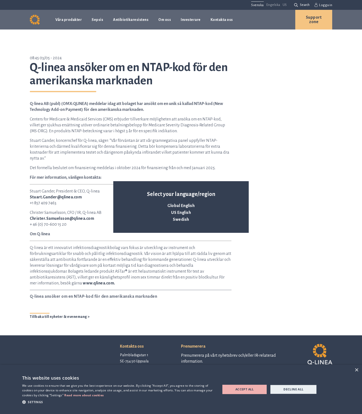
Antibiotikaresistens (130, 20)
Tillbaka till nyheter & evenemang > (60, 317)
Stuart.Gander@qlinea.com (56, 197)
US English (181, 212)
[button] (118, 402)
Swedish (181, 219)
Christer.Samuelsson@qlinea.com (62, 218)
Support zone (314, 19)
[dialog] (181, 389)
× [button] (356, 370)
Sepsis (97, 20)
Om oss (164, 20)
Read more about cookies (84, 395)
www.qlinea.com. (99, 283)
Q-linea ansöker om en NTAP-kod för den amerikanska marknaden (93, 296)
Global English (181, 206)
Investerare (191, 20)
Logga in (325, 5)
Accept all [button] (244, 389)
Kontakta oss (222, 20)
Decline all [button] (293, 389)
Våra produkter (68, 20)
